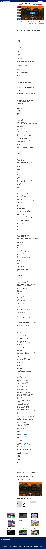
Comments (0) (41, 23)
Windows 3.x (32, 518)
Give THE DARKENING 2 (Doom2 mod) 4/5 (34, 23)
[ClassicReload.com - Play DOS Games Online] (6, 1)
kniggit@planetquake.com (25, 453)
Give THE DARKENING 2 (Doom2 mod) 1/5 (29, 23)
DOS (7, 518)
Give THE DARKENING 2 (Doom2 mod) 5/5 (35, 23)
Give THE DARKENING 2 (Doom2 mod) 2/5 (31, 23)
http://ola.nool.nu (19, 346)
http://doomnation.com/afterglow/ (24, 377)
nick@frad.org (23, 333)
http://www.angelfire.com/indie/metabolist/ (25, 444)
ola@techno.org (24, 345)
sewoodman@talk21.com (25, 443)
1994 (38, 518)
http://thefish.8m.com (22, 399)
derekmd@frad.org (24, 376)
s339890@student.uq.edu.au (25, 434)
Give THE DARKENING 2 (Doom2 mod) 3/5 (32, 23)
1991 (26, 518)
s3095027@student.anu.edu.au (21, 367)
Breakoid (20, 520)
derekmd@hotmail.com (30, 376)
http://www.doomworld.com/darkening (22, 473)
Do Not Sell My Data (37, 543)
